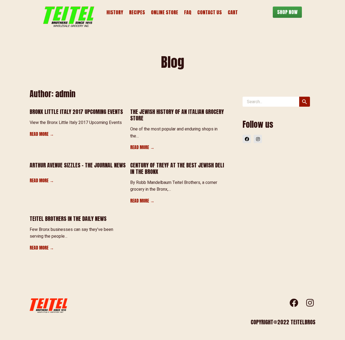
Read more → (42, 134)
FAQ (187, 12)
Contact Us (209, 12)
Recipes (137, 12)
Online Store (164, 12)
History (114, 12)
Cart (233, 12)
